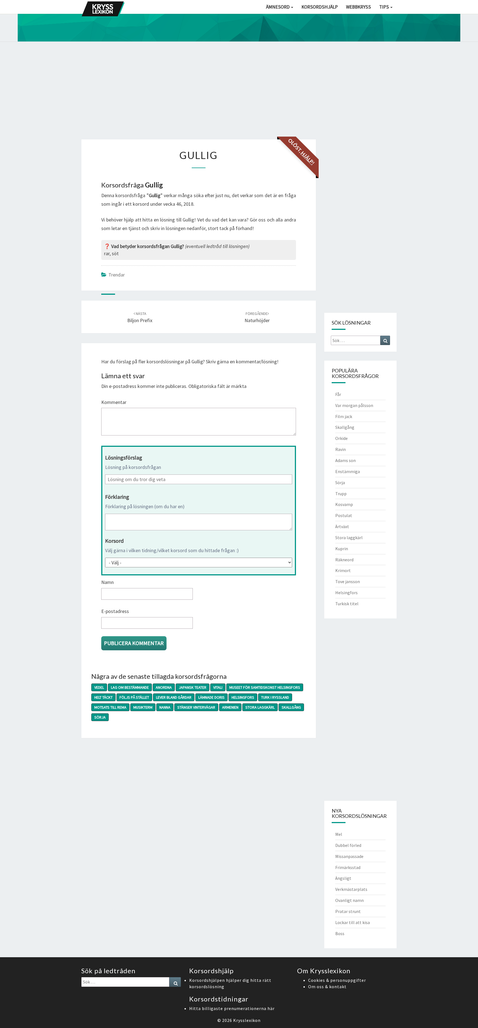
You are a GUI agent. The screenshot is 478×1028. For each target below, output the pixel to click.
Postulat (343, 515)
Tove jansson (347, 581)
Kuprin (341, 548)
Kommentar (113, 402)
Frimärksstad (347, 867)
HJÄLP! (308, 158)
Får (338, 394)
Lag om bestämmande (130, 687)
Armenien (230, 707)
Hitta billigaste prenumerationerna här (232, 1008)
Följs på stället (134, 697)
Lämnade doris (211, 697)
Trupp (341, 493)
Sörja (100, 717)
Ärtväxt (342, 526)
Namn (107, 582)
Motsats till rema (110, 707)
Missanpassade (349, 856)
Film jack (343, 416)
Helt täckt (103, 697)
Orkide (341, 438)
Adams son (345, 460)
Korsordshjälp (320, 7)
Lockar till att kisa (352, 922)
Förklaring (117, 496)
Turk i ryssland (275, 697)
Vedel (99, 687)
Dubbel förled (348, 845)
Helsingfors (243, 697)
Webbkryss (358, 7)
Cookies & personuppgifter (337, 980)
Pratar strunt (348, 911)
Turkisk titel (346, 603)
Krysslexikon (247, 1020)
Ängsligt (343, 878)
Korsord (114, 540)
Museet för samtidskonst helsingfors (264, 687)
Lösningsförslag (123, 457)
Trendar (116, 275)
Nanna (164, 707)
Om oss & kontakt (327, 986)
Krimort (343, 570)
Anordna (164, 687)
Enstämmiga (347, 471)
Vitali (217, 687)
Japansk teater (192, 687)
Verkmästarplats (351, 889)
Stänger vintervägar (196, 707)
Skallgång (291, 707)
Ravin (340, 449)
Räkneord (344, 559)
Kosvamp (344, 504)
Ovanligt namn (349, 900)
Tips (384, 7)
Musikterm (142, 707)
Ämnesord (278, 7)
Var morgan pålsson (354, 405)
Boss (339, 933)
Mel (338, 834)
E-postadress (115, 611)
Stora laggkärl (260, 707)
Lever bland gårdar (173, 697)
